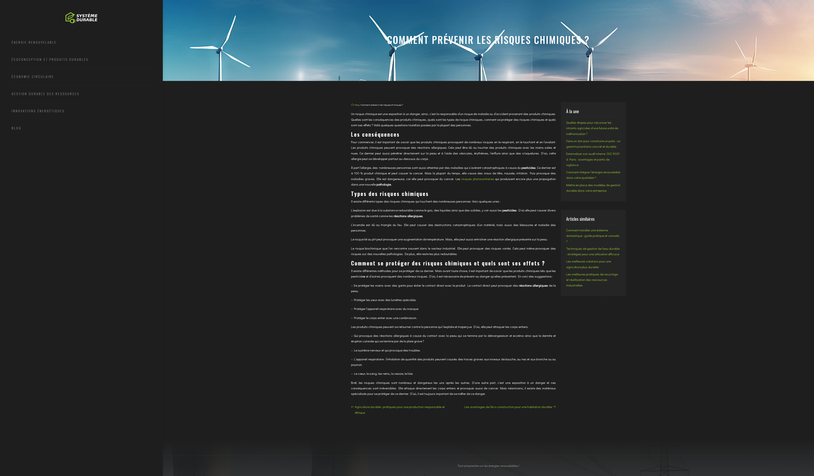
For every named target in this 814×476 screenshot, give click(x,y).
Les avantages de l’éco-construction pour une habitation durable (508, 407)
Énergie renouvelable (34, 42)
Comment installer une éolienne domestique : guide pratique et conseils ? (592, 235)
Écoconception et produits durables (50, 59)
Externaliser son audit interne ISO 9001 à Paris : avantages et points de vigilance (593, 159)
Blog (16, 128)
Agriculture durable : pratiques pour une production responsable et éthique (400, 409)
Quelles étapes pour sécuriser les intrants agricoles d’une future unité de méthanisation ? (592, 128)
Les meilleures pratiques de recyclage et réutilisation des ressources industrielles (592, 279)
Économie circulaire (33, 76)
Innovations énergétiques (38, 110)
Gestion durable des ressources (45, 93)
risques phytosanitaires (477, 179)
